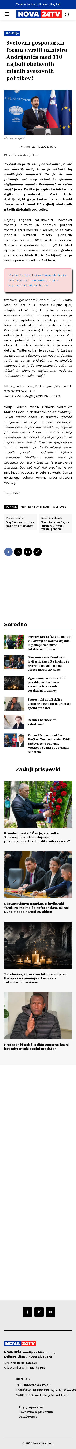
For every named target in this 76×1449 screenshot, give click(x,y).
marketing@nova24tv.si (51, 1395)
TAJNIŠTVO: (24, 1390)
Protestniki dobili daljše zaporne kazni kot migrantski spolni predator (49, 703)
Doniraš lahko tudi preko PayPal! (38, 4)
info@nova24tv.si (36, 1385)
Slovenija (12, 33)
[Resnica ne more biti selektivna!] (14, 722)
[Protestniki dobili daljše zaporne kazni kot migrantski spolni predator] (14, 704)
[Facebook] (8, 552)
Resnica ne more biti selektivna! (42, 722)
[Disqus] (38, 1122)
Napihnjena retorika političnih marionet (20, 524)
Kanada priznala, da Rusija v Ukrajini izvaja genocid (55, 526)
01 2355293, (41, 1390)
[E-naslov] (28, 552)
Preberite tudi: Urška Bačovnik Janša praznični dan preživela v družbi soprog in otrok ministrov (37, 280)
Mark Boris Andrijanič (35, 506)
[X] (18, 552)
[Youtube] (50, 1312)
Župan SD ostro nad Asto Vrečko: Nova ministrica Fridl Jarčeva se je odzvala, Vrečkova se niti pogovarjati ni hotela (49, 743)
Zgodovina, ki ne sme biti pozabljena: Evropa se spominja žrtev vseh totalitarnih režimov (46, 684)
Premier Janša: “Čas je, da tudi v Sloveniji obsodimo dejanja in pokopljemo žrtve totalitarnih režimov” (49, 643)
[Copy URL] (37, 552)
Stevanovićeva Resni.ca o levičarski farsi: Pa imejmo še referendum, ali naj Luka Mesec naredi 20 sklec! (48, 663)
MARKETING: (25, 1395)
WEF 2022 (59, 506)
